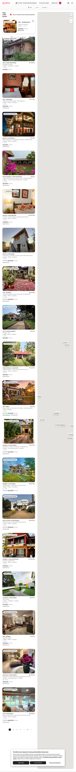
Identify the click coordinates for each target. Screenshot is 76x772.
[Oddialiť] (70, 21)
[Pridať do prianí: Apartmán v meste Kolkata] (33, 573)
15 (27, 729)
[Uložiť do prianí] (33, 21)
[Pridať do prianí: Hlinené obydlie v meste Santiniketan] (33, 152)
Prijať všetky (21, 762)
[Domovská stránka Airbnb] (6, 3)
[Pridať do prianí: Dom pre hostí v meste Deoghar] (33, 496)
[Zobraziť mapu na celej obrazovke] (70, 14)
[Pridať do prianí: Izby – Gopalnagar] (33, 75)
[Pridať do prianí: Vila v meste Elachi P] (33, 689)
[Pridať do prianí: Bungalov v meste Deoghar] (33, 421)
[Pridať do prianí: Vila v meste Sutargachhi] (33, 307)
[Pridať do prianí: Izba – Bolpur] (33, 382)
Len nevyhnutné (38, 762)
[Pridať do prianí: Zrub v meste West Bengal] (33, 38)
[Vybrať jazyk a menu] (68, 2)
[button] (20, 28)
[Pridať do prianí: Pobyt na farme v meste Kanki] (33, 343)
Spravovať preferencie (54, 762)
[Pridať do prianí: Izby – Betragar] (33, 612)
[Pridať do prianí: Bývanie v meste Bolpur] (33, 114)
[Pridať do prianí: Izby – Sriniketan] (33, 268)
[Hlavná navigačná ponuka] (72, 2)
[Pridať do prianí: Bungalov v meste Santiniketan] (33, 535)
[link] (6, 729)
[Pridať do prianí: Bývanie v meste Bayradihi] (33, 191)
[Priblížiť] (70, 18)
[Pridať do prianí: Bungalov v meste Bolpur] (33, 459)
